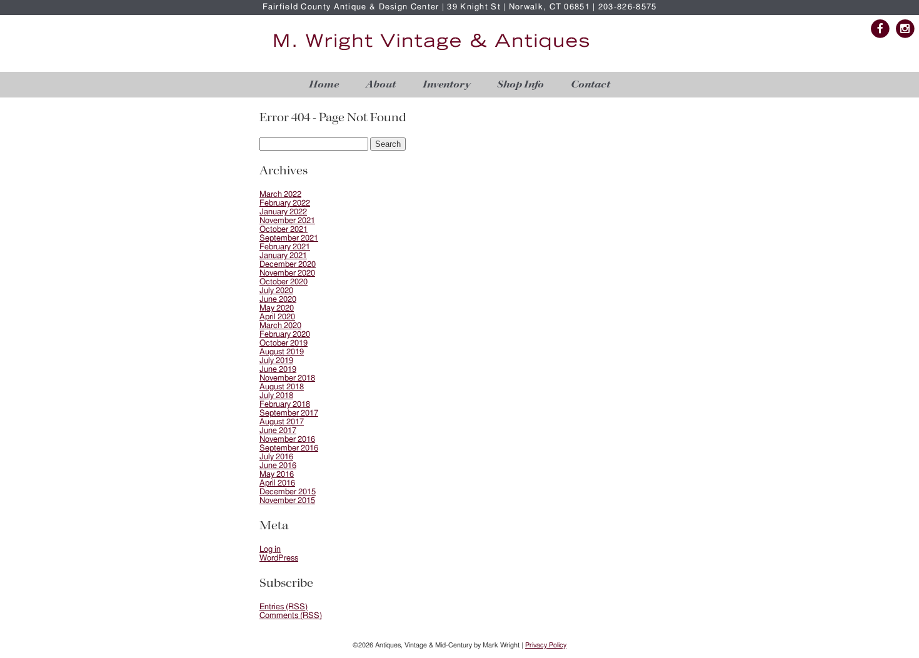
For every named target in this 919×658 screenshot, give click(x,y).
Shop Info (520, 84)
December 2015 (287, 492)
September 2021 (288, 238)
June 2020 (277, 300)
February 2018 (284, 405)
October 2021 (283, 230)
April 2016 (277, 483)
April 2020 (277, 317)
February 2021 (284, 247)
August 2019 (281, 352)
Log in (270, 550)
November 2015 (287, 501)
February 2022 (284, 203)
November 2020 (287, 273)
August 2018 (281, 387)
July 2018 (276, 396)
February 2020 (284, 335)
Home (324, 84)
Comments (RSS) (290, 616)
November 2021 (287, 221)
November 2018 (287, 378)
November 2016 (287, 440)
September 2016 (288, 448)
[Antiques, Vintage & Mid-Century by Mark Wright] (431, 51)
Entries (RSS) (283, 607)
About (381, 84)
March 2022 (280, 195)
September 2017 (288, 413)
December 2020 (287, 265)
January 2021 (283, 256)
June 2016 (277, 466)
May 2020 (276, 308)
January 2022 (283, 212)
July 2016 (276, 457)
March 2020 (280, 326)
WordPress (278, 558)
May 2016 (276, 475)
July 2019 (276, 361)
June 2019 (277, 370)
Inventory (446, 84)
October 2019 (283, 343)
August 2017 (281, 422)
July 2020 (276, 291)
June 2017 (277, 431)
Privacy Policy (545, 645)
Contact (590, 84)
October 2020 (283, 282)
